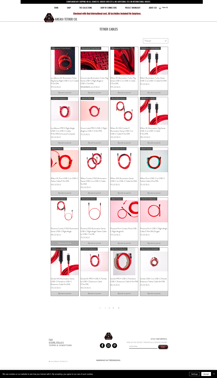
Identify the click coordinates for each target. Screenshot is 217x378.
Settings (194, 374)
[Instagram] (108, 345)
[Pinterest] (114, 345)
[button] (166, 7)
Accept (206, 374)
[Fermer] (213, 374)
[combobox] (155, 40)
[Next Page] (118, 307)
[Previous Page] (99, 307)
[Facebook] (102, 345)
